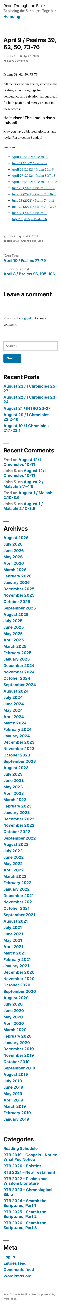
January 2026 (16, 582)
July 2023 (13, 774)
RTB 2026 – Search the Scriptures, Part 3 (24, 1225)
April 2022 (13, 870)
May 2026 (13, 557)
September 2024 (19, 684)
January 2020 (16, 1042)
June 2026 (13, 550)
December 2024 (19, 665)
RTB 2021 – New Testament (29, 1172)
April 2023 (13, 793)
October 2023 (16, 755)
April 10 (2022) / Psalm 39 (30, 157)
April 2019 (13, 1100)
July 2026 (13, 544)
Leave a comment (17, 60)
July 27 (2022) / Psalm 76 (29, 219)
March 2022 (14, 876)
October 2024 (16, 678)
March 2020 (15, 1029)
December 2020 (19, 972)
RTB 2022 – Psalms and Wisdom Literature (25, 1181)
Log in (9, 1256)
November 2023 (18, 748)
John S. (11, 56)
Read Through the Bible (24, 5)
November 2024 (19, 672)
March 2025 (14, 646)
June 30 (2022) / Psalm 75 (29, 213)
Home (8, 16)
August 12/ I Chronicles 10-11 (22, 462)
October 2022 (16, 831)
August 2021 (15, 921)
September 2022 (19, 838)
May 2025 (13, 633)
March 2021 (14, 953)
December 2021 (18, 895)
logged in (27, 318)
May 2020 (13, 1017)
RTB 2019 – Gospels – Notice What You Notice (30, 1157)
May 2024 (13, 710)
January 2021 (16, 965)
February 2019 (17, 1112)
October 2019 (16, 1061)
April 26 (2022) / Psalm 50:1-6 (33, 169)
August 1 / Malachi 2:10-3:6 (28, 495)
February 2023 (17, 806)
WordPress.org (17, 1276)
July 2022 (13, 850)
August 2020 (16, 997)
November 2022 (18, 825)
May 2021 (12, 940)
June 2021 (13, 934)
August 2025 (15, 614)
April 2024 (13, 716)
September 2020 (19, 991)
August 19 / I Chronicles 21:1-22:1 (26, 428)
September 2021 (19, 914)
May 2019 (12, 1093)
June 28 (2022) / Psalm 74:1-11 (33, 200)
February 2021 (17, 959)
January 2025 (16, 659)
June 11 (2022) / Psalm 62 (29, 163)
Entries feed (15, 1263)
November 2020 (19, 978)
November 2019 (18, 1055)
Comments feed (18, 1269)
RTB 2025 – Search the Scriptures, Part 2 (24, 1214)
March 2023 (14, 799)
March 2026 (14, 569)
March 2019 (14, 1106)
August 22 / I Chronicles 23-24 (30, 399)
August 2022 (15, 844)
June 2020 (13, 1010)
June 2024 (13, 704)
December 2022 (18, 819)
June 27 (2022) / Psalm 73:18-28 (34, 194)
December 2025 (18, 589)
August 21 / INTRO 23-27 (27, 408)
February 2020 (17, 1036)
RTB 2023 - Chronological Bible (25, 240)
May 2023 (13, 787)
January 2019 (16, 1119)
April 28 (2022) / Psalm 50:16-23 (34, 182)
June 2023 (13, 780)
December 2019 (18, 1049)
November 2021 (18, 902)
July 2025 (13, 620)
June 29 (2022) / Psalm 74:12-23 (34, 206)
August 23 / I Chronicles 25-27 (30, 388)
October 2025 (16, 601)
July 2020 (13, 1004)
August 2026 (15, 537)
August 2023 (15, 767)
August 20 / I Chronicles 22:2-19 (26, 417)
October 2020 (16, 985)
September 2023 (19, 761)
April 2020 (13, 1023)
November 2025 (18, 595)
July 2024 (13, 697)
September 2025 (19, 608)
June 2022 (13, 857)
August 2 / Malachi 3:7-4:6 (23, 484)
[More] (19, 17)
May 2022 (13, 863)
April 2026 (13, 563)
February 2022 (17, 882)
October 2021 (16, 908)
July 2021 (12, 927)
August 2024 (16, 691)
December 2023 (18, 742)
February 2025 (17, 652)
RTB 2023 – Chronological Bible (27, 1192)
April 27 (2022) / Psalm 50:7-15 (33, 175)
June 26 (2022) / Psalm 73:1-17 (33, 188)
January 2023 (16, 812)
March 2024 (15, 723)
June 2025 (13, 627)
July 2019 (12, 1081)
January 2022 (16, 889)
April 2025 (13, 640)
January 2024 (16, 736)
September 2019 (19, 1068)
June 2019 (13, 1087)
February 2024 (17, 729)
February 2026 (17, 576)
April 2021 (13, 946)
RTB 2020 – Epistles (22, 1166)
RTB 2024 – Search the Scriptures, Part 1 (24, 1203)
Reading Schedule (20, 1148)
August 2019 (15, 1074)
